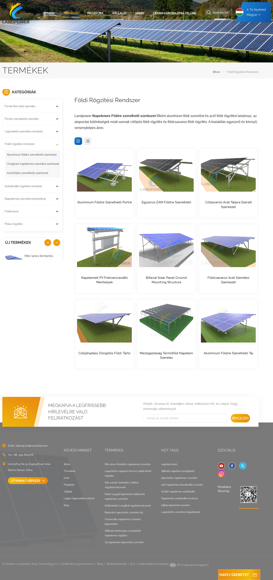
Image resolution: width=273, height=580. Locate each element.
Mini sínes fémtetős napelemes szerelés (39, 258)
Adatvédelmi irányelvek (153, 564)
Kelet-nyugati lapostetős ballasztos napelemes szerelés (125, 496)
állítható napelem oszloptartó (178, 471)
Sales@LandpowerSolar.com (32, 445)
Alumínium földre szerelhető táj (228, 353)
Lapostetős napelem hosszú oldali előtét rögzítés (128, 473)
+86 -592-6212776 (23, 454)
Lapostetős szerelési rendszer (24, 131)
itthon (49, 13)
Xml (132, 564)
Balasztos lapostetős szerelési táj (124, 512)
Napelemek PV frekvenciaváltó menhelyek (104, 280)
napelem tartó (169, 464)
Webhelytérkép (116, 564)
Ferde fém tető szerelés (20, 106)
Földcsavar (12, 211)
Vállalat (119, 13)
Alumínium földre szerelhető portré (104, 202)
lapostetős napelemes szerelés (179, 477)
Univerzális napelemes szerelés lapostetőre (123, 521)
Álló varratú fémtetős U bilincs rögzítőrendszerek (122, 485)
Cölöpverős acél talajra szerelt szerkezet (228, 204)
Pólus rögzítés (14, 224)
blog (66, 505)
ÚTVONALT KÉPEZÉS (26, 480)
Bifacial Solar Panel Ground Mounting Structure (166, 280)
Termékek (70, 13)
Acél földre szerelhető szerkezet (27, 173)
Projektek (95, 13)
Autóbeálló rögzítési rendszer (23, 186)
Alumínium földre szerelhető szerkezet (32, 154)
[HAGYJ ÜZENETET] (255, 575)
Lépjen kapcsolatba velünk (174, 13)
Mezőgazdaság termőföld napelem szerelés (166, 355)
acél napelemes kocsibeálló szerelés (182, 484)
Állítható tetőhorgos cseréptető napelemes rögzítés (123, 533)
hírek (140, 13)
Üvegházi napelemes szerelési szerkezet (33, 163)
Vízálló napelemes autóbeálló (178, 491)
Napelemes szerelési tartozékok (25, 198)
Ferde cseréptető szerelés (22, 118)
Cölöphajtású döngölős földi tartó (104, 353)
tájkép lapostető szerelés (175, 505)
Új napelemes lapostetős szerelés (124, 542)
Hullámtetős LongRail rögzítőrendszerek (128, 505)
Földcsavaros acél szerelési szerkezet (228, 280)
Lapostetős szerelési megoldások (180, 512)
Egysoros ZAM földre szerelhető (166, 202)
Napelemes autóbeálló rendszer (179, 498)
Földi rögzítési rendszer (20, 144)
